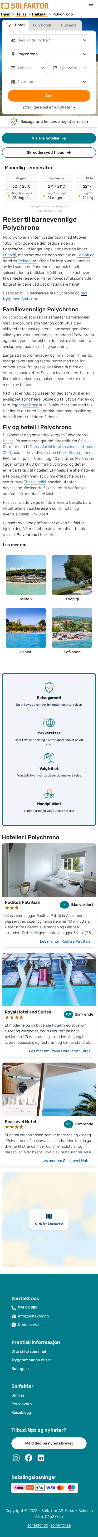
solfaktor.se (61, 1525)
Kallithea (31, 405)
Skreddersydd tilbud (45, 152)
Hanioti (83, 255)
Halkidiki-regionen (75, 452)
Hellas (8, 441)
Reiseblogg (21, 1412)
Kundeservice (30, 1324)
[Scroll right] (90, 189)
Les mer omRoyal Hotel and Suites (59, 1051)
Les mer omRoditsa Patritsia (65, 941)
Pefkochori (27, 261)
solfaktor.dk (37, 1525)
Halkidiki (47, 534)
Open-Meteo (55, 211)
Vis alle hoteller (46, 138)
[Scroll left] (7, 189)
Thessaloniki (35, 482)
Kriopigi (9, 255)
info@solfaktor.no (33, 1316)
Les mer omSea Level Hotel (66, 1160)
